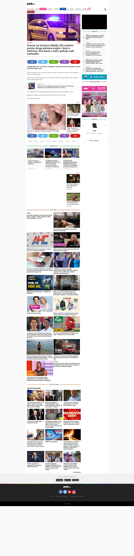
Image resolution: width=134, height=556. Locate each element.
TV (67, 9)
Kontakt (51, 493)
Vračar (48, 141)
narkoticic (61, 141)
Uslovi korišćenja (73, 493)
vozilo (73, 141)
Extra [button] (84, 9)
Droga (30, 141)
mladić (54, 141)
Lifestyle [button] (78, 9)
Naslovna (31, 9)
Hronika (56, 9)
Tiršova (42, 141)
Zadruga (42, 9)
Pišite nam (82, 493)
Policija (36, 141)
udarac (68, 141)
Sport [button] (72, 9)
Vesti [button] (37, 9)
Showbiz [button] (49, 9)
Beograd (29, 43)
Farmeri (63, 9)
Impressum (65, 493)
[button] (28, 155)
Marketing (58, 493)
